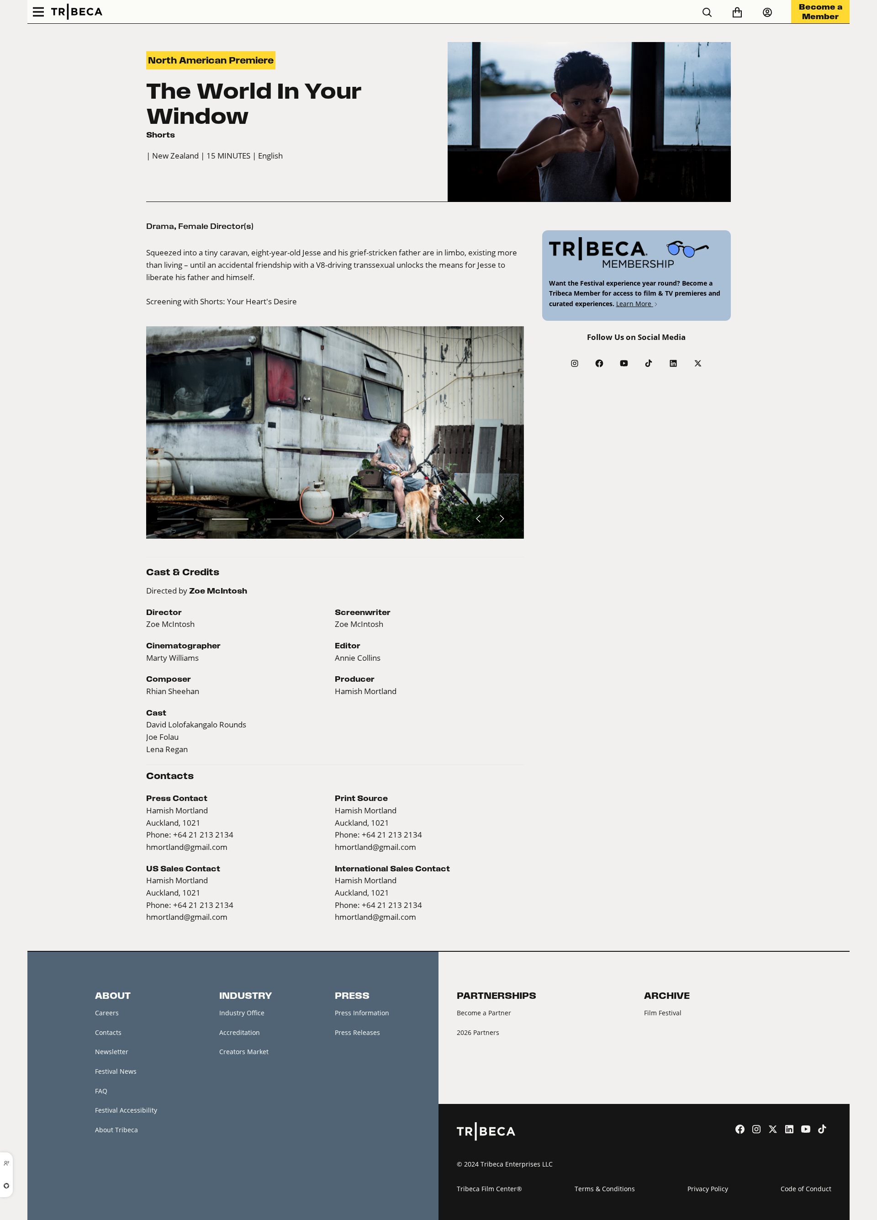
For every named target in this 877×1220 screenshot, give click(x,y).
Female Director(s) (216, 226)
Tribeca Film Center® (489, 1188)
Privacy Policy (707, 1188)
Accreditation (239, 1032)
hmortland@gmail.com (186, 847)
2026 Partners (478, 1032)
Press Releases (357, 1032)
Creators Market (244, 1051)
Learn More (634, 303)
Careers (107, 1012)
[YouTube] (624, 363)
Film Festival (663, 1012)
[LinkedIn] (673, 363)
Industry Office (241, 1012)
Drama (160, 226)
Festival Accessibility (126, 1110)
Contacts (108, 1032)
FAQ (101, 1091)
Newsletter (111, 1051)
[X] (698, 363)
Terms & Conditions (605, 1188)
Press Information (362, 1012)
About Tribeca (116, 1129)
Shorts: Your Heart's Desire (248, 302)
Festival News (116, 1071)
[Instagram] (574, 363)
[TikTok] (648, 363)
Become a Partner (484, 1012)
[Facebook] (599, 363)
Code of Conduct (806, 1188)
